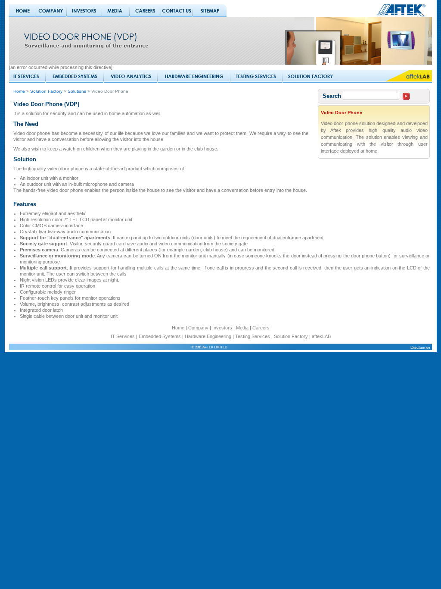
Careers (261, 327)
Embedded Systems (160, 336)
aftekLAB (321, 336)
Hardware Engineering (208, 336)
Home (19, 91)
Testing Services (252, 336)
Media (242, 327)
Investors (222, 327)
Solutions (77, 91)
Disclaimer (420, 347)
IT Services (123, 336)
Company (198, 327)
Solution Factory (47, 91)
